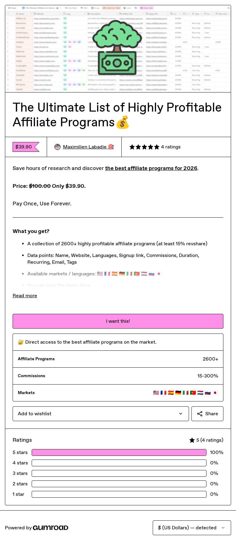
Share (211, 414)
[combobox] (101, 413)
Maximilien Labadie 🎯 (88, 147)
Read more (25, 295)
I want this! (118, 321)
